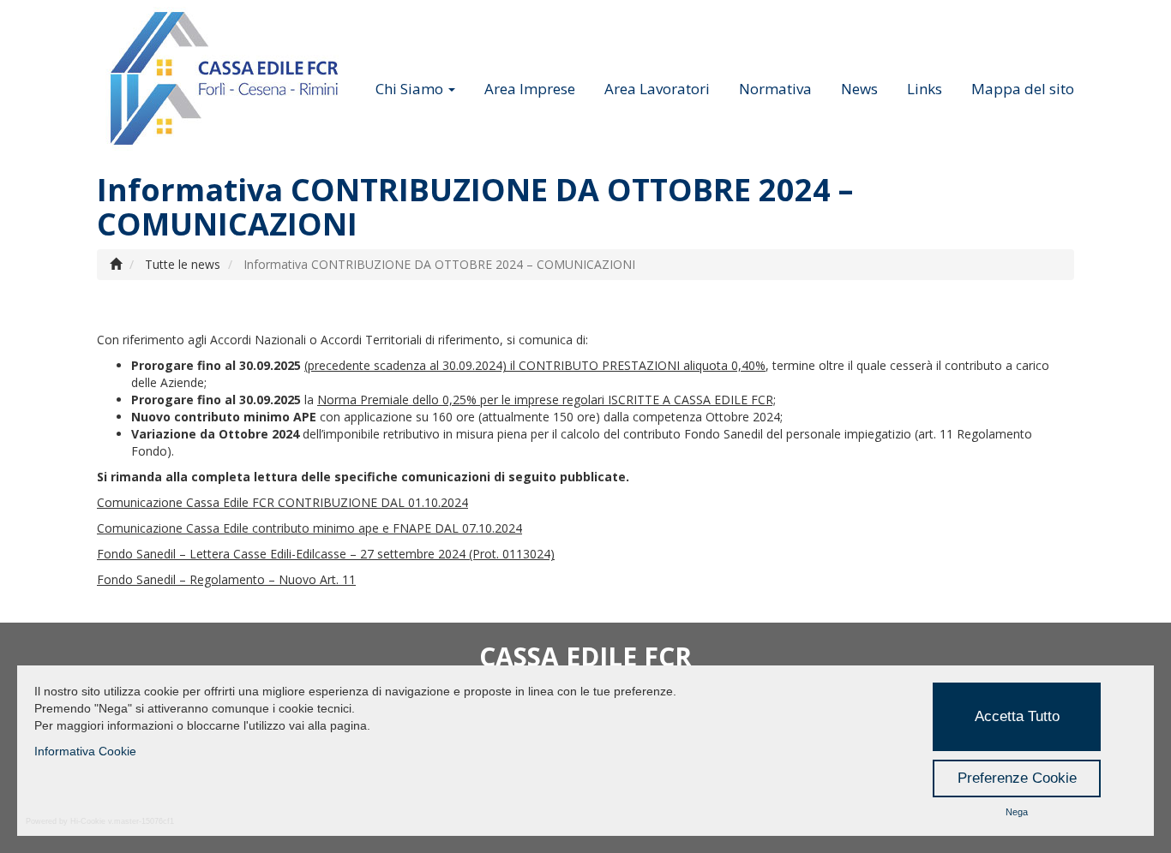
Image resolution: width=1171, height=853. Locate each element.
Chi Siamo (411, 88)
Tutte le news (182, 264)
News (859, 88)
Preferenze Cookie (1017, 778)
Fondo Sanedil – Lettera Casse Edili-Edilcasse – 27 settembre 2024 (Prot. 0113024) (326, 554)
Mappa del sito (1022, 88)
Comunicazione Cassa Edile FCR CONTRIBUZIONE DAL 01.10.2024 (282, 502)
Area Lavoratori (657, 88)
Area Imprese (529, 88)
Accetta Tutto (1017, 716)
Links (924, 88)
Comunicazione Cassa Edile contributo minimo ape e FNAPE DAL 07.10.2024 (309, 528)
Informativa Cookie (85, 751)
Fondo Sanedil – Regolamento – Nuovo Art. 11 (226, 579)
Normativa (775, 88)
